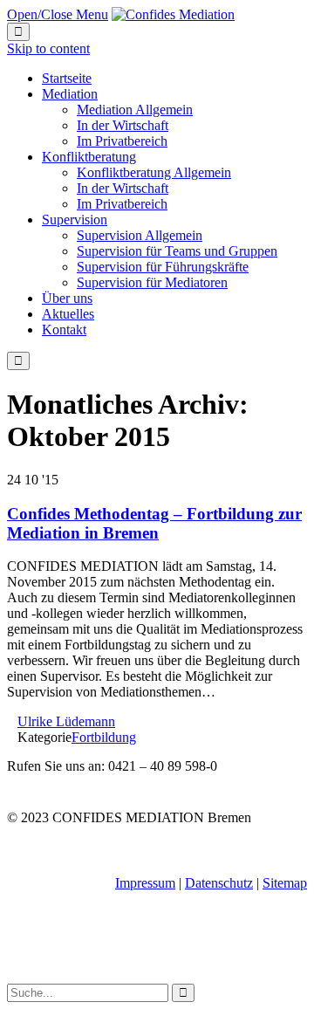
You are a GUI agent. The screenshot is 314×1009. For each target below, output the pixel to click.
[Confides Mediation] (173, 14)
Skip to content (48, 48)
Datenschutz (219, 882)
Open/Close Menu (57, 14)
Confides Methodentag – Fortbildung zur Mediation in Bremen (154, 523)
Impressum (145, 882)
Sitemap (285, 882)
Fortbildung (104, 737)
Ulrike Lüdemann (66, 721)
